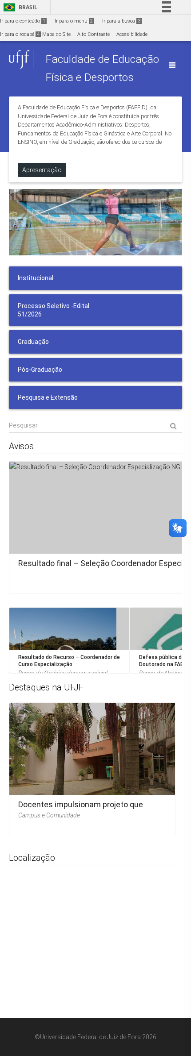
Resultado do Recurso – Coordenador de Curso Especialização (69, 660)
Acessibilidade (131, 34)
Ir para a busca (121, 21)
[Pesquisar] (95, 425)
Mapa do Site (56, 34)
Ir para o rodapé (20, 34)
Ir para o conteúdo (22, 21)
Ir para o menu (74, 21)
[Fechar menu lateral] (172, 65)
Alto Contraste (93, 34)
